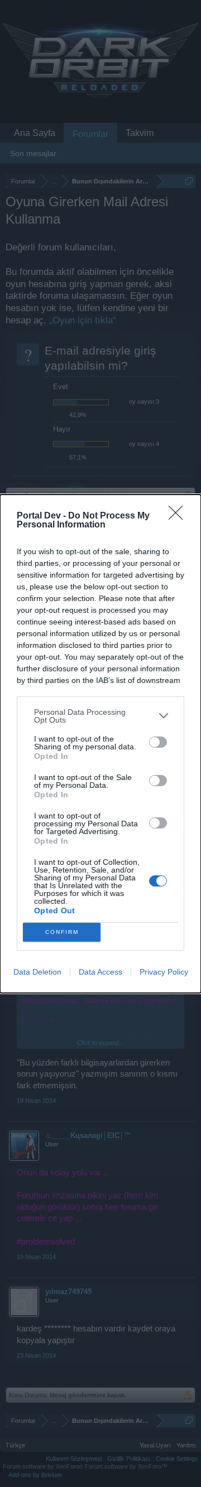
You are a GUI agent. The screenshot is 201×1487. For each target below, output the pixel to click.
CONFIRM (62, 932)
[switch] (158, 742)
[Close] (179, 516)
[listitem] (100, 716)
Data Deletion (37, 971)
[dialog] (100, 744)
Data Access (100, 971)
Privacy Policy (164, 971)
